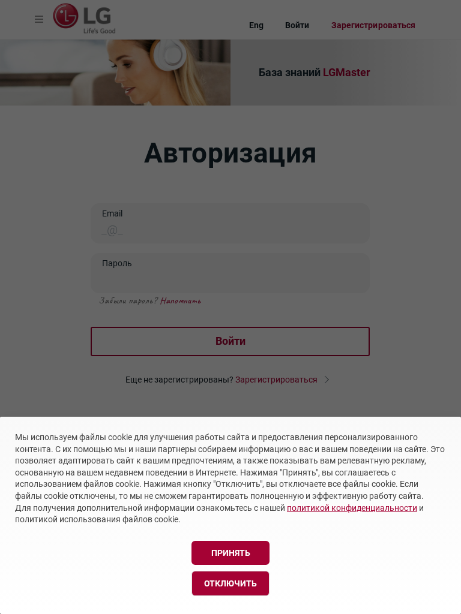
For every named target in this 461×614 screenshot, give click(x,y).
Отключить (230, 583)
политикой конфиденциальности (352, 508)
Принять (230, 553)
